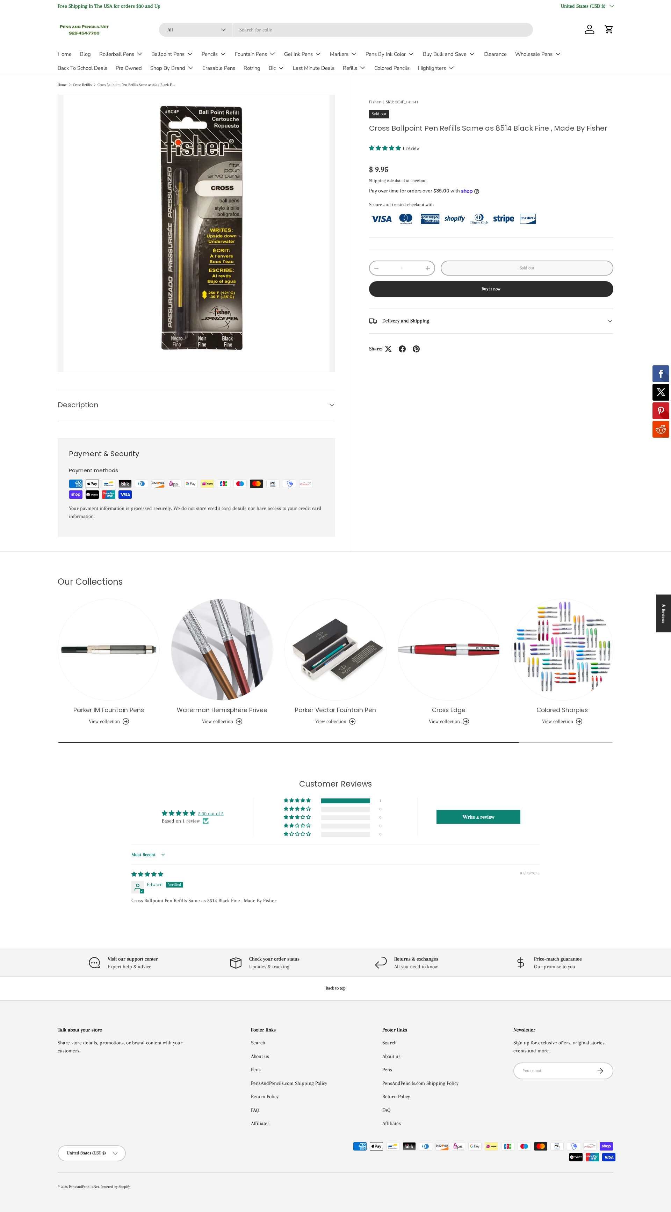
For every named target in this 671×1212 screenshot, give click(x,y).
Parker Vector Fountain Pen (335, 710)
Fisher (375, 102)
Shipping (377, 180)
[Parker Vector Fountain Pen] (335, 649)
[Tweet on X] (388, 349)
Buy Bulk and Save (445, 54)
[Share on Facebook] (402, 349)
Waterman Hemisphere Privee (222, 710)
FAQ (255, 1110)
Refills (350, 68)
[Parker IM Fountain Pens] (108, 649)
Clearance (495, 54)
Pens (256, 1069)
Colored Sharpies (562, 710)
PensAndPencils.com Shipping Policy (289, 1083)
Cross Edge (449, 710)
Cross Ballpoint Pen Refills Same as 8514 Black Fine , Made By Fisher (137, 84)
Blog (85, 54)
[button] (609, 29)
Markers (339, 54)
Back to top (336, 988)
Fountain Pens (251, 54)
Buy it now (491, 289)
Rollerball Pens (116, 54)
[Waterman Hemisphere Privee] (222, 649)
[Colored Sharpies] (562, 649)
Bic (272, 68)
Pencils (210, 54)
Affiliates (260, 1123)
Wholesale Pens (534, 54)
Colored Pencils (392, 68)
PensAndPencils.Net (84, 1186)
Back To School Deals (82, 68)
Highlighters (432, 68)
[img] (147, 874)
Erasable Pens (218, 68)
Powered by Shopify (115, 1186)
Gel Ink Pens (298, 54)
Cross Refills (82, 84)
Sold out (527, 267)
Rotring (252, 68)
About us (260, 1056)
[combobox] (346, 30)
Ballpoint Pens (168, 54)
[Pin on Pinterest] (416, 349)
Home (65, 54)
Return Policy (265, 1096)
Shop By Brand (167, 68)
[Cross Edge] (448, 649)
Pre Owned (129, 68)
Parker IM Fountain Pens (108, 710)
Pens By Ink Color (386, 54)
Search (258, 1042)
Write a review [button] (478, 817)
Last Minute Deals (313, 68)
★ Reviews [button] (663, 613)
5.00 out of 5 (211, 813)
